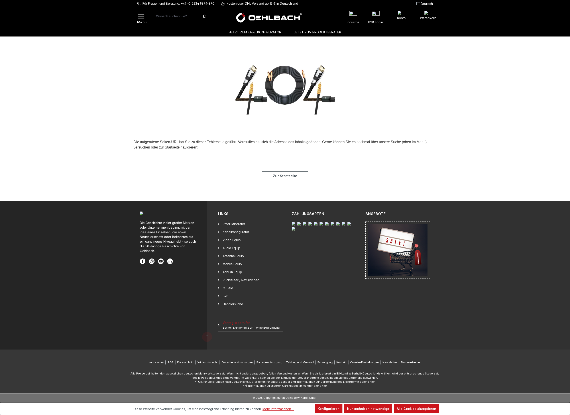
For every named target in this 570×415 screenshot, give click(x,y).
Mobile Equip (232, 264)
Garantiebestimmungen (237, 362)
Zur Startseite (285, 176)
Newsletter (390, 362)
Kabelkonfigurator (236, 232)
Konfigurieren (329, 409)
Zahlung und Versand (300, 362)
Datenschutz (185, 362)
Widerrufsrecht (207, 362)
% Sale (228, 288)
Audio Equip (231, 248)
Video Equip (232, 240)
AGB (170, 362)
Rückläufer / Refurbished (241, 280)
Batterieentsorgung (269, 362)
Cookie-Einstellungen (364, 362)
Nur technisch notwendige (368, 409)
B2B (225, 296)
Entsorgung (325, 362)
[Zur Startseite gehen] (268, 17)
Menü (141, 21)
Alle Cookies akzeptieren (416, 409)
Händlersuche (233, 304)
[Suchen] (204, 16)
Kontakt (341, 362)
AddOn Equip (232, 272)
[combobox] (179, 16)
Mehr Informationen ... (278, 409)
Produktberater (234, 224)
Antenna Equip (233, 256)
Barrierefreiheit (411, 362)
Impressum (156, 362)
